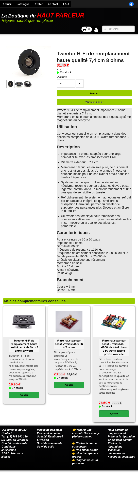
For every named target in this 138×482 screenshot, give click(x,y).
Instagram (128, 456)
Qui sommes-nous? (14, 429)
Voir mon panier (94, 102)
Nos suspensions (87, 450)
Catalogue (22, 4)
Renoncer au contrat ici (16, 478)
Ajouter (94, 93)
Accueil (7, 4)
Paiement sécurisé (49, 433)
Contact (53, 4)
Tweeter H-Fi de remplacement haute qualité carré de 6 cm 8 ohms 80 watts (24, 345)
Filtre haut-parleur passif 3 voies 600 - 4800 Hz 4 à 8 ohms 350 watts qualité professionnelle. (114, 347)
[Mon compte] (96, 30)
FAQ (66, 4)
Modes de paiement (49, 429)
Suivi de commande (49, 443)
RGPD (5, 453)
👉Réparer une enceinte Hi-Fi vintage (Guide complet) (86, 433)
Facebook (114, 456)
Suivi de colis (45, 446)
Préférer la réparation (121, 436)
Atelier (38, 4)
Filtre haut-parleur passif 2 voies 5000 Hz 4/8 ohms (69, 344)
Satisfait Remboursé (50, 436)
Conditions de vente (14, 443)
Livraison (43, 439)
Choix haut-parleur (120, 439)
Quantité (62, 76)
